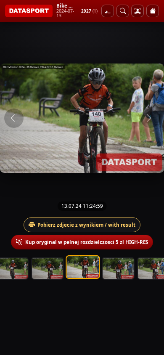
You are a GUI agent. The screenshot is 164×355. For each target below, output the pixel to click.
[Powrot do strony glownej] (152, 11)
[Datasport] (29, 11)
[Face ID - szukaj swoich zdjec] (122, 11)
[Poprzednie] (14, 118)
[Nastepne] (150, 118)
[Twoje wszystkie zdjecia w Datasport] (137, 11)
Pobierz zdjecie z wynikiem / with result (86, 225)
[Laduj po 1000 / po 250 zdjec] (107, 11)
